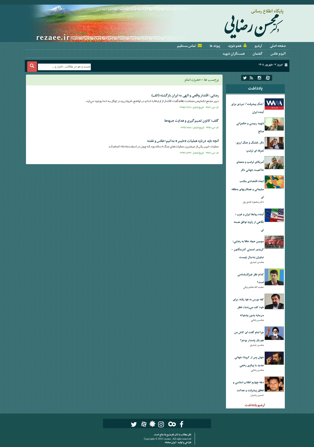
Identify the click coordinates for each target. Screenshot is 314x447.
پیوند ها (215, 46)
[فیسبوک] (181, 424)
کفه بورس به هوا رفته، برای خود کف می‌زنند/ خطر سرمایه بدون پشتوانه (248, 307)
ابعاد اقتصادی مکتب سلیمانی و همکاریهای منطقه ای (247, 189)
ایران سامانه (170, 442)
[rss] (251, 78)
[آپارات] (268, 78)
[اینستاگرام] (259, 78)
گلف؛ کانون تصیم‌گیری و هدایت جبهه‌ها (191, 121)
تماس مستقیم (186, 46)
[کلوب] (171, 424)
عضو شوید (235, 46)
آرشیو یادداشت (255, 405)
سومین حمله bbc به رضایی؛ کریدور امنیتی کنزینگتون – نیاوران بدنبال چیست (247, 249)
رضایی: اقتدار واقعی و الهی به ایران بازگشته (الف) (185, 95)
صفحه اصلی (278, 46)
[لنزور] (152, 425)
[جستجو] (32, 66)
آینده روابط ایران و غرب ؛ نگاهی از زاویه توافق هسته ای (249, 222)
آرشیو (258, 46)
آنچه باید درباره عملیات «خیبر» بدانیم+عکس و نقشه (183, 141)
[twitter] (245, 78)
